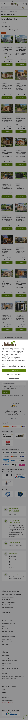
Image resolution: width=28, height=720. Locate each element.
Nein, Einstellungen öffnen (14, 374)
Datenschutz (11, 378)
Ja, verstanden (14, 370)
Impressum (17, 378)
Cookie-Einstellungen (7, 366)
